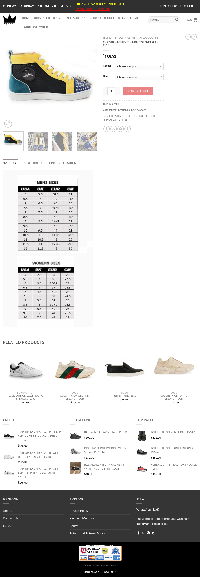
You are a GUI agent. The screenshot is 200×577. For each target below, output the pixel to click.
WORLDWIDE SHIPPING (93, 9)
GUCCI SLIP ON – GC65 (124, 396)
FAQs (7, 526)
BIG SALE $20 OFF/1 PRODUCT (100, 4)
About (7, 510)
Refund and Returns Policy (87, 533)
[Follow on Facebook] (181, 6)
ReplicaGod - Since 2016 (100, 571)
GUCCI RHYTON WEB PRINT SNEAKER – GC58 (75, 397)
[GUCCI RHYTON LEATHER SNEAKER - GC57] (174, 369)
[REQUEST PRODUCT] (102, 18)
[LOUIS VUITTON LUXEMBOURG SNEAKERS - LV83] (26, 369)
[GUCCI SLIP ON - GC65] (125, 369)
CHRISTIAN (116, 116)
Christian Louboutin (142, 37)
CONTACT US (169, 6)
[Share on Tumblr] (127, 129)
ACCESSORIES (75, 18)
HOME (26, 18)
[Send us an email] (188, 6)
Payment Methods (82, 518)
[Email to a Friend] (113, 129)
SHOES (37, 18)
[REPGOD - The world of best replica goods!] (9, 19)
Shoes (119, 37)
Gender (107, 65)
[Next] (90, 81)
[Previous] (9, 81)
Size (105, 76)
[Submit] (176, 19)
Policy (74, 526)
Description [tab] (29, 163)
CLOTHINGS (53, 18)
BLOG (121, 18)
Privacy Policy (79, 510)
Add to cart (138, 91)
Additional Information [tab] (58, 163)
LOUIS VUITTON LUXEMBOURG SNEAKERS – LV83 (25, 397)
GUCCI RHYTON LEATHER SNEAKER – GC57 (174, 397)
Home (107, 37)
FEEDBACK (134, 18)
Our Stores (101, 565)
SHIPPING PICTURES (35, 27)
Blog (114, 565)
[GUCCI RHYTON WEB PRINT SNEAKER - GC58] (75, 369)
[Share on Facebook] (106, 129)
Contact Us (10, 518)
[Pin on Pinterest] (120, 129)
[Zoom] (8, 124)
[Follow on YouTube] (192, 6)
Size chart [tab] (10, 163)
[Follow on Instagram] (185, 6)
